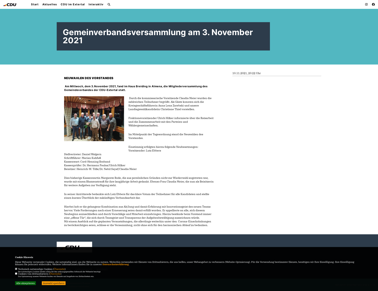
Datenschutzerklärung (115, 264)
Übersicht (59, 269)
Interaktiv (96, 4)
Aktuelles (49, 4)
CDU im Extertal (73, 4)
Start (35, 4)
